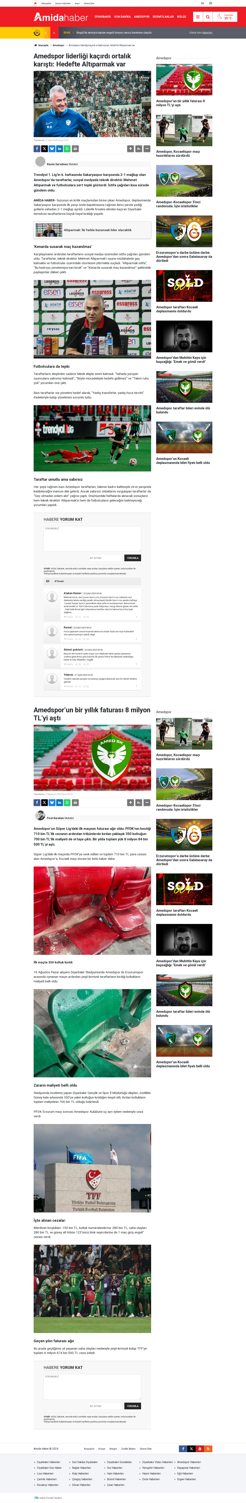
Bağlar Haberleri (81, 1467)
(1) (79, 617)
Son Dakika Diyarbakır (85, 1462)
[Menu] (198, 17)
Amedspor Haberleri (189, 1462)
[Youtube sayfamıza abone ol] (200, 1448)
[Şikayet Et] (136, 617)
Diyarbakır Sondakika (119, 1462)
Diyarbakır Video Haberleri (157, 1462)
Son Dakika (122, 16)
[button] (130, 148)
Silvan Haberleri (81, 1485)
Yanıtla (70, 617)
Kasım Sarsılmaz (57, 164)
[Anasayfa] (35, 3)
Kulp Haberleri (80, 1473)
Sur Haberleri (114, 1467)
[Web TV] (202, 3)
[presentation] (46, 33)
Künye (102, 1448)
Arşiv (77, 3)
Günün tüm (200, 32)
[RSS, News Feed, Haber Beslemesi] (208, 1448)
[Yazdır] (75, 148)
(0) (87, 617)
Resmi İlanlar (163, 16)
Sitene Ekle (89, 3)
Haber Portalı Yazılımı (50, 1498)
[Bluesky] (52, 148)
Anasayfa (43, 45)
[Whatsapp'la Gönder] (67, 148)
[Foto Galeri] (210, 3)
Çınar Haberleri (115, 1485)
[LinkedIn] (59, 148)
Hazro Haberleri (151, 1473)
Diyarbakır (103, 16)
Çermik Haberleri (47, 1479)
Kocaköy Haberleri (47, 1485)
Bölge (181, 16)
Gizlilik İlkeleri (128, 1448)
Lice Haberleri (45, 1473)
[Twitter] (44, 148)
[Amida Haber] (61, 16)
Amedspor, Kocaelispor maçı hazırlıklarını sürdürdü (105, 32)
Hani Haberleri (115, 1473)
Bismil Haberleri (116, 1479)
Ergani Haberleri (186, 1479)
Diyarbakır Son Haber (49, 1467)
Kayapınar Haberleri (188, 1467)
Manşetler (46, 3)
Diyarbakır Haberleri (48, 1462)
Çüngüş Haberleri (82, 1479)
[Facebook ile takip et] (183, 1448)
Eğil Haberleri (185, 1473)
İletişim (113, 1448)
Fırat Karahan (55, 818)
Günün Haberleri (63, 3)
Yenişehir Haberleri (153, 1467)
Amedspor (141, 16)
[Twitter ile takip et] (191, 1448)
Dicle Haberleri (151, 1479)
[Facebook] (37, 148)
